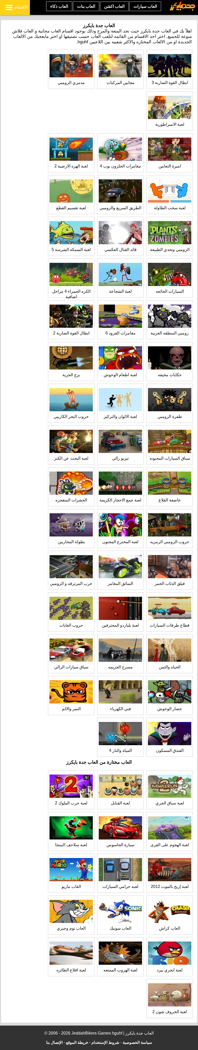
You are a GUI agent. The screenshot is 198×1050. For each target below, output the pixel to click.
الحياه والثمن (169, 667)
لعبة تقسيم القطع (71, 208)
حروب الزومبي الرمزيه (169, 542)
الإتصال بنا (54, 1042)
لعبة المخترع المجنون (120, 542)
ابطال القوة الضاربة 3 (170, 82)
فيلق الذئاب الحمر (170, 583)
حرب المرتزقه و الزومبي (71, 583)
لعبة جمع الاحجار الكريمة (120, 500)
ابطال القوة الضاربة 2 (71, 333)
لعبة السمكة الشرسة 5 (71, 249)
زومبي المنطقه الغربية (170, 333)
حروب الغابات (71, 625)
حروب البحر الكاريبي (71, 416)
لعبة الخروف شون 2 (169, 1012)
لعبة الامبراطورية (169, 124)
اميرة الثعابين (170, 166)
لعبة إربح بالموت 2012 (170, 886)
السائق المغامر (120, 583)
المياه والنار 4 (120, 750)
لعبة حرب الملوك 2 (71, 803)
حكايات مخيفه (170, 375)
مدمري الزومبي (71, 82)
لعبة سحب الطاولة (170, 208)
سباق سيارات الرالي (71, 667)
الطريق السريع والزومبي (120, 208)
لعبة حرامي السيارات (120, 886)
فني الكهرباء (120, 709)
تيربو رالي (120, 458)
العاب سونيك (120, 928)
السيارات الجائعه (170, 291)
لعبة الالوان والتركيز (120, 416)
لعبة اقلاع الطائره (71, 970)
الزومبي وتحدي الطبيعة (169, 249)
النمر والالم (71, 709)
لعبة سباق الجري (169, 803)
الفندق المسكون (170, 750)
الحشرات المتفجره (71, 500)
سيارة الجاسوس (120, 845)
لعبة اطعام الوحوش (120, 375)
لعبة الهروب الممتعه (120, 970)
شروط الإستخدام (105, 1042)
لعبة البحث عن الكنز (71, 458)
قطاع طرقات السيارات (169, 625)
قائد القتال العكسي (120, 249)
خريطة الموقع (77, 1042)
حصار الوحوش (169, 709)
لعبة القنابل (120, 803)
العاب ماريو (71, 886)
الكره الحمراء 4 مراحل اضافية (71, 294)
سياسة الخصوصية (137, 1042)
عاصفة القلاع (170, 500)
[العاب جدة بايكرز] (182, 9)
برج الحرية (71, 375)
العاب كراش (169, 928)
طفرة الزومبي (170, 416)
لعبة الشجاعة (120, 291)
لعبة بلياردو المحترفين (120, 625)
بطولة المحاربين (71, 542)
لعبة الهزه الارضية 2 (71, 166)
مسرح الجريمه (120, 667)
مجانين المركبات (120, 82)
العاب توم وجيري (71, 928)
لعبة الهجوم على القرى (169, 845)
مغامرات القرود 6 (120, 333)
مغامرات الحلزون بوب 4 (120, 166)
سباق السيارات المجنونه (170, 458)
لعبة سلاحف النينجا (71, 845)
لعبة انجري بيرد (170, 970)
